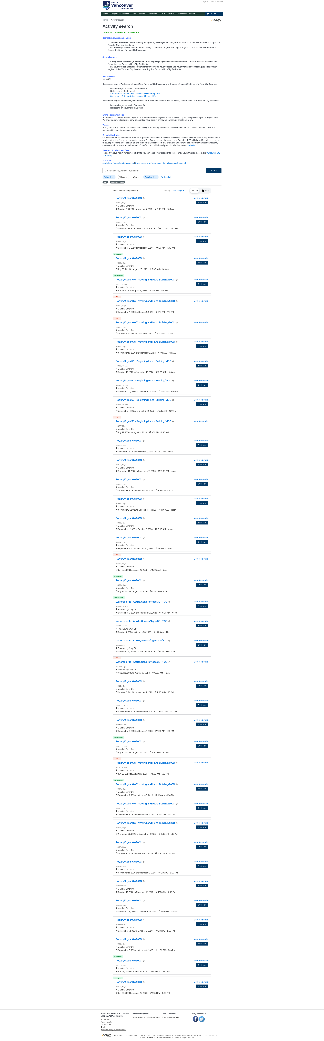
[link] (129, 198)
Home (105, 20)
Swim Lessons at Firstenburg (148, 163)
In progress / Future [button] (117, 182)
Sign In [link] (205, 2)
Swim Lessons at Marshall (174, 163)
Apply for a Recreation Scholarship (118, 163)
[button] (105, 182)
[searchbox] (153, 170)
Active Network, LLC (152, 1038)
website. (191, 145)
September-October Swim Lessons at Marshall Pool (133, 96)
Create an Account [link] (216, 2)
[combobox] (179, 190)
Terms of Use (196, 1035)
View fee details (201, 198)
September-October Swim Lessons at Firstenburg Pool (135, 93)
